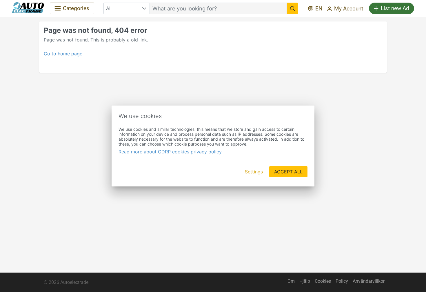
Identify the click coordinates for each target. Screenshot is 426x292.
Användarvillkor (369, 281)
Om (291, 281)
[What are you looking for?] (292, 8)
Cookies (323, 281)
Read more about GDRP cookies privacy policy (170, 152)
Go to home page (63, 54)
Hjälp (304, 281)
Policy (342, 281)
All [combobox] (109, 8)
